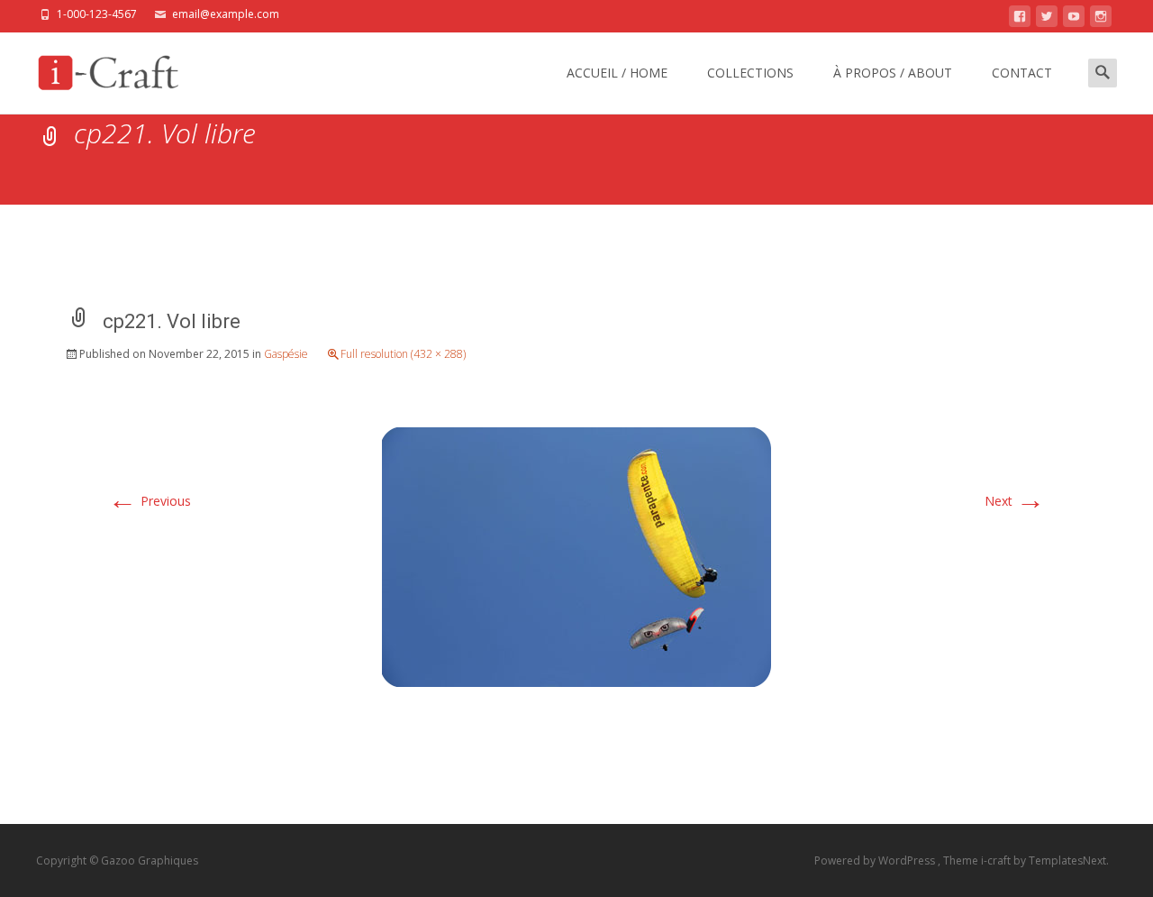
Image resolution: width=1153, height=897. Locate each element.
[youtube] (1074, 19)
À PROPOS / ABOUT (892, 72)
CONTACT (1022, 72)
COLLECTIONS (750, 72)
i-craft (997, 860)
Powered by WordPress (876, 860)
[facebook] (1019, 19)
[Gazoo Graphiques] (105, 68)
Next (1015, 500)
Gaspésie (286, 354)
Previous (149, 500)
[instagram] (1101, 19)
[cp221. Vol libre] (576, 554)
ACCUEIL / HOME (617, 72)
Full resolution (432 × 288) (403, 354)
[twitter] (1047, 19)
